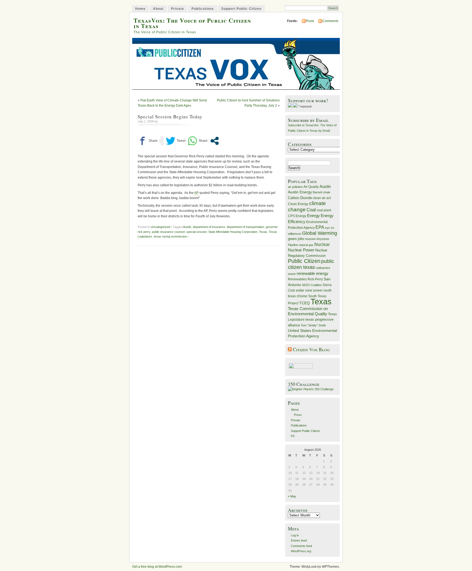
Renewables (297, 279)
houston (310, 239)
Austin (187, 227)
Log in (295, 535)
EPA (319, 227)
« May (292, 496)
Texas (263, 231)
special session (196, 231)
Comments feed (301, 546)
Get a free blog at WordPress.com (157, 567)
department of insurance (209, 227)
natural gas (306, 245)
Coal (311, 209)
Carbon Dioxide (300, 198)
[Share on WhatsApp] (198, 141)
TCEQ (304, 303)
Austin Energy (300, 192)
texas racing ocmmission (170, 236)
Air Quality (311, 187)
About (158, 9)
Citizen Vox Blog (311, 349)
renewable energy (312, 273)
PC (293, 436)
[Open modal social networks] (214, 141)
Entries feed (299, 540)
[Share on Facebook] (148, 141)
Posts (310, 21)
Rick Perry (315, 279)
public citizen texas (311, 264)
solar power (314, 290)
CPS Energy (297, 216)
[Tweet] (175, 141)
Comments (330, 21)
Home (140, 9)
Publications (202, 9)
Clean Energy (298, 204)
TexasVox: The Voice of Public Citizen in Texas (192, 23)
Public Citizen (304, 261)
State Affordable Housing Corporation (232, 231)
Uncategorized (160, 227)
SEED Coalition (312, 285)
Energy (313, 215)
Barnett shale (321, 192)
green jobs (296, 239)
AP (196, 193)
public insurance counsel (168, 231)
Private (177, 9)
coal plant (324, 210)
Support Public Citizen (241, 9)
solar (300, 290)
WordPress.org (301, 551)
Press (298, 414)
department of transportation (245, 227)
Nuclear (322, 244)
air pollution (295, 186)
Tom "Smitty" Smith (313, 325)
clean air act (322, 198)
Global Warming (319, 233)
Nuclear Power (301, 250)
